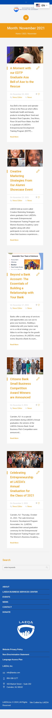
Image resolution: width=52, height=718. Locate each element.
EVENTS (6, 597)
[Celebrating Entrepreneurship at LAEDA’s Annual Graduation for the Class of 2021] (25, 459)
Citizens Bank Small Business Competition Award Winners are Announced (20, 388)
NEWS (5, 602)
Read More (14, 137)
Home (18, 34)
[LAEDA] (26, 9)
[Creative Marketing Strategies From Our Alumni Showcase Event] (25, 158)
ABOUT (6, 587)
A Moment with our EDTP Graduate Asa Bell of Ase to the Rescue (22, 77)
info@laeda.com (13, 672)
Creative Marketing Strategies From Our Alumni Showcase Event (21, 180)
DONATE (6, 612)
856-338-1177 (12, 678)
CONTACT (7, 607)
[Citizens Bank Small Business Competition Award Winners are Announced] (25, 366)
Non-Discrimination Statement (16, 654)
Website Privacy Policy (13, 649)
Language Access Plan (12, 659)
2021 (24, 34)
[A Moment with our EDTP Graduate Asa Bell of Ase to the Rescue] (25, 55)
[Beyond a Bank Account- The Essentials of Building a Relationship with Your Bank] (25, 261)
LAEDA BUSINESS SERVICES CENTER (20, 592)
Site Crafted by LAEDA (39, 702)
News (29, 97)
